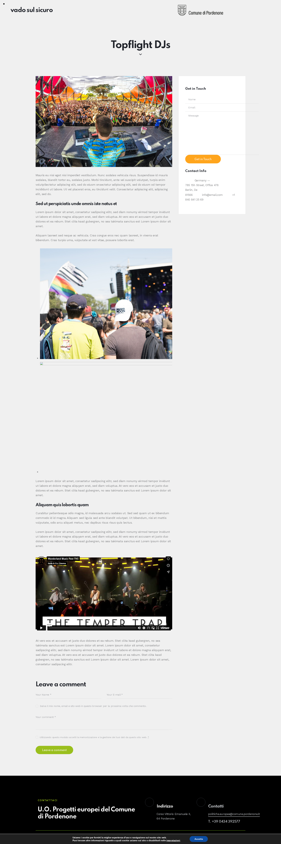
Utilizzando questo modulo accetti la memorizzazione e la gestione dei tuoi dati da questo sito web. (94, 737)
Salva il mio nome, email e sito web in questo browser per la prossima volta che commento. (93, 706)
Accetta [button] (198, 839)
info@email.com (212, 194)
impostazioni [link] (173, 840)
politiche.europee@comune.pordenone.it (234, 814)
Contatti (216, 806)
